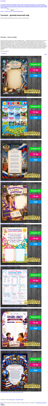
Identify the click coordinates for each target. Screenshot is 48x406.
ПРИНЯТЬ (3, 404)
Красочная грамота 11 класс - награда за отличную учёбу (11, 392)
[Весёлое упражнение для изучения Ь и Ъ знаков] (20, 264)
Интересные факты (18, 6)
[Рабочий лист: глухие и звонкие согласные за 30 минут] (20, 306)
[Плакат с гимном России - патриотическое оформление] (20, 180)
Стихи (37, 4)
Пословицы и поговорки (5, 5)
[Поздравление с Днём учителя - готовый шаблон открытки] (20, 222)
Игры (23, 6)
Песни (34, 4)
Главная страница (5, 4)
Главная (2, 11)
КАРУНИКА (3, 0)
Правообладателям (19, 399)
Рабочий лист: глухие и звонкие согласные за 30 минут (11, 307)
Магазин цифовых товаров (14, 4)
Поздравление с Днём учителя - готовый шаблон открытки (12, 223)
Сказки (21, 4)
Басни (44, 4)
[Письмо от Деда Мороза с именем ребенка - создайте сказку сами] (20, 96)
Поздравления (27, 6)
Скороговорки (13, 5)
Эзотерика (41, 6)
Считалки (19, 5)
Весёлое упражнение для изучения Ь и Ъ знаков (10, 265)
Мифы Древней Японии (18, 11)
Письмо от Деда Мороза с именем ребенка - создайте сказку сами (13, 97)
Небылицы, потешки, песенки (38, 5)
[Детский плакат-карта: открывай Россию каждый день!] (20, 138)
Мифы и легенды (8, 11)
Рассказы (40, 4)
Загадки (22, 5)
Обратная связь (12, 399)
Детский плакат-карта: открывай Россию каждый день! (11, 139)
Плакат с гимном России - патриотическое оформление (11, 181)
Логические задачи (28, 5)
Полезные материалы (34, 6)
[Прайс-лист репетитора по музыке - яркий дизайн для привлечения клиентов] (20, 349)
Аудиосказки (26, 4)
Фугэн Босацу (4, 53)
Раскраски (31, 4)
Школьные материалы (9, 6)
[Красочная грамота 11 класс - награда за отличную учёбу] (20, 391)
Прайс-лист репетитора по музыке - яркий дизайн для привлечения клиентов (15, 350)
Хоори (45, 54)
